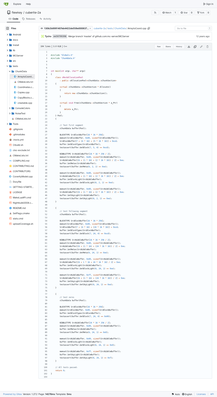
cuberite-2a (33, 12)
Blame (168, 46)
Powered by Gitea (12, 394)
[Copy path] (149, 28)
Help (28, 4)
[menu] (175, 394)
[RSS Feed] (155, 12)
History (179, 46)
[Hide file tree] (7, 28)
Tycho (48, 36)
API (212, 394)
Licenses (201, 394)
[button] (167, 12)
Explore (17, 4)
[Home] (6, 4)
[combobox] (193, 28)
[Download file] (188, 46)
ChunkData (120, 28)
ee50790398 (60, 36)
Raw (159, 46)
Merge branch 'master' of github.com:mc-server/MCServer (98, 36)
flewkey (17, 12)
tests (110, 28)
